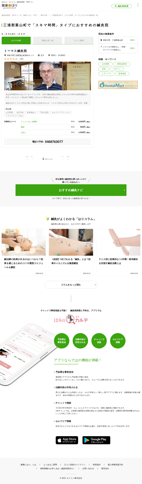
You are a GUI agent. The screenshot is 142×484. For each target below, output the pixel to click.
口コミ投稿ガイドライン (75, 464)
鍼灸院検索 (123, 6)
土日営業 (105, 64)
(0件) (21, 59)
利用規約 (97, 464)
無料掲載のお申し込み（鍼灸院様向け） (57, 468)
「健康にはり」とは (27, 464)
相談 (22, 127)
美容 (104, 69)
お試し (23, 132)
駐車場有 (122, 74)
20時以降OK (122, 64)
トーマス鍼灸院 (15, 50)
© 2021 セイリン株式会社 (71, 478)
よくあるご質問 (50, 464)
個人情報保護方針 (115, 464)
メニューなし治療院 (29, 121)
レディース (106, 74)
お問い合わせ (88, 468)
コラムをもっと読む (71, 284)
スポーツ (117, 69)
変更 (132, 40)
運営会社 (105, 468)
